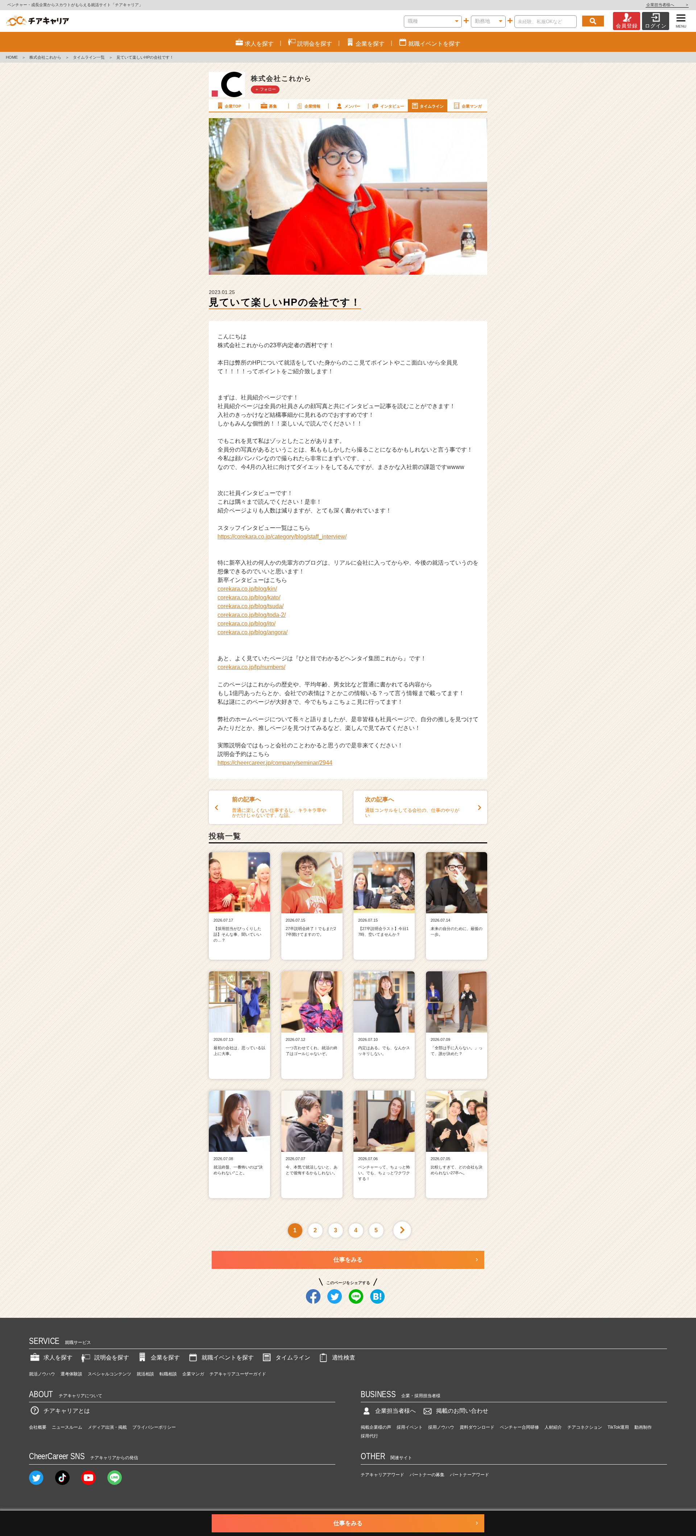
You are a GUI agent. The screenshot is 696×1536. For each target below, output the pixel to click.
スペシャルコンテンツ (109, 1374)
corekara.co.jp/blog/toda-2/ (252, 615)
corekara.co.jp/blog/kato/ (249, 597)
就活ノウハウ (42, 1374)
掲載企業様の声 (376, 1427)
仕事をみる (348, 1260)
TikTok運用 (618, 1427)
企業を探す (165, 1357)
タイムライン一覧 (89, 57)
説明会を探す (111, 1357)
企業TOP (233, 106)
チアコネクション (584, 1427)
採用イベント (410, 1427)
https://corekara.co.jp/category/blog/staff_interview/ (282, 537)
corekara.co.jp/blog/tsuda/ (250, 606)
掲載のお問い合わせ (462, 1411)
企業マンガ (472, 106)
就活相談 (145, 1374)
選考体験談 (71, 1374)
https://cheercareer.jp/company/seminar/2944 (275, 763)
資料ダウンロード (477, 1427)
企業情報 (312, 106)
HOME (12, 57)
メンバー (352, 106)
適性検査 (343, 1357)
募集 (273, 106)
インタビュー (392, 106)
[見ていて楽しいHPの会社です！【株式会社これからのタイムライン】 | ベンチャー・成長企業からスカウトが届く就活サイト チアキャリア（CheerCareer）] (37, 21)
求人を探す (58, 1357)
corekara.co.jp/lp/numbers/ (251, 667)
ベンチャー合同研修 (519, 1427)
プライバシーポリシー (154, 1427)
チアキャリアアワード (382, 1474)
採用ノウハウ (441, 1427)
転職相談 (168, 1374)
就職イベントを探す (228, 1357)
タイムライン (432, 106)
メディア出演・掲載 (107, 1427)
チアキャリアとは (67, 1411)
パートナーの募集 (427, 1474)
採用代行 (369, 1436)
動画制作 (643, 1427)
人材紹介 (553, 1427)
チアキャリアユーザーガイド (238, 1374)
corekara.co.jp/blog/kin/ (247, 589)
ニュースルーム (67, 1427)
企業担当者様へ (667, 5)
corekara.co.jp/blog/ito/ (247, 623)
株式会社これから (45, 57)
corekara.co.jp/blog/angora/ (252, 632)
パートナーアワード (469, 1474)
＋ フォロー (265, 89)
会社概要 (37, 1427)
